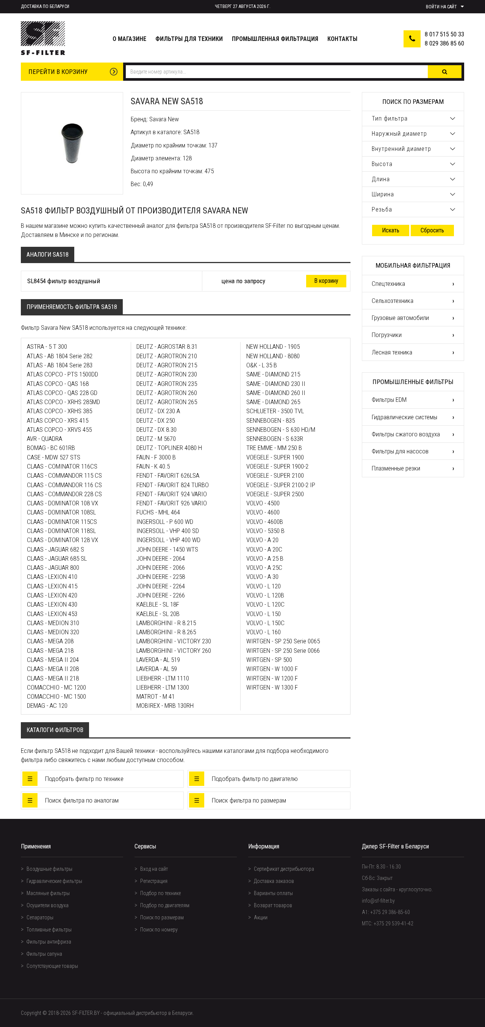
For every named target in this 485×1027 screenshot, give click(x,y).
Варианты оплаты (273, 893)
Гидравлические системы (404, 417)
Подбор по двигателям (164, 905)
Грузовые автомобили (400, 317)
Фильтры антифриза (49, 942)
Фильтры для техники (189, 38)
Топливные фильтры (49, 930)
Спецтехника (388, 283)
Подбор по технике (160, 893)
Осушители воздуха (48, 905)
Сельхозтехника (392, 300)
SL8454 (36, 281)
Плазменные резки (396, 468)
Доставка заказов (274, 881)
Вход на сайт (154, 869)
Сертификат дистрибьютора (284, 869)
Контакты (342, 38)
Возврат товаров (273, 905)
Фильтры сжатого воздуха (406, 434)
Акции (261, 917)
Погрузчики (387, 335)
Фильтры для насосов (400, 451)
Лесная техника (392, 352)
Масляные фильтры (48, 893)
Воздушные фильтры (49, 869)
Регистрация (153, 881)
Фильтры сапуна (44, 954)
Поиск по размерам (162, 917)
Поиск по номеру (159, 930)
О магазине (129, 38)
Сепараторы (40, 917)
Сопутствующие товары (52, 966)
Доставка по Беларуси (45, 6)
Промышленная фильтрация (275, 38)
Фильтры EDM (389, 399)
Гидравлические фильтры (54, 881)
